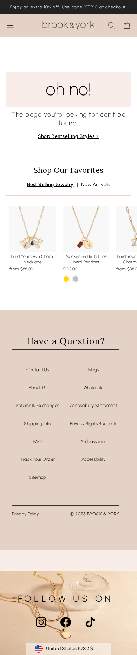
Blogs (93, 369)
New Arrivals (95, 184)
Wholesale (94, 387)
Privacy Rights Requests (93, 423)
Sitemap (37, 477)
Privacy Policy (25, 513)
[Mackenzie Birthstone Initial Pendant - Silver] (75, 279)
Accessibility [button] (93, 459)
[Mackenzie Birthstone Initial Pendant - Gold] (66, 279)
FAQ (37, 441)
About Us (37, 387)
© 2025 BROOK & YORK (94, 513)
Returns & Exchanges (37, 405)
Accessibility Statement (93, 405)
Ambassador (93, 441)
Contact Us (37, 369)
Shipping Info (37, 423)
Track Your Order (37, 459)
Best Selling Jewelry (50, 184)
